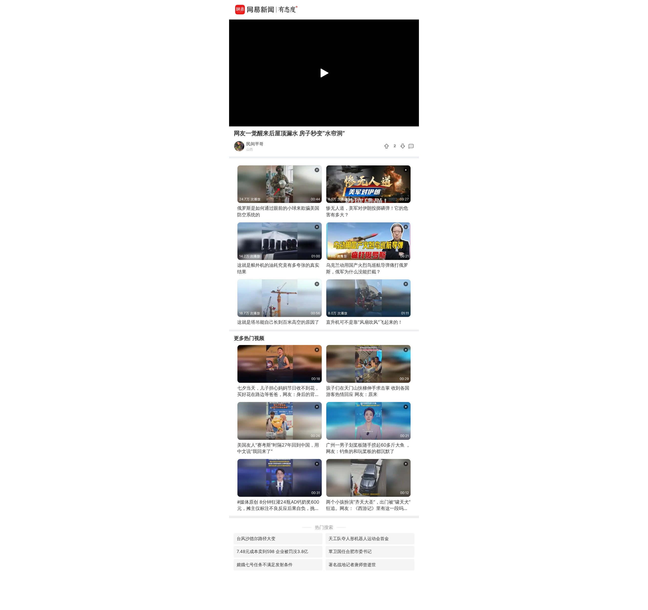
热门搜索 (324, 527)
